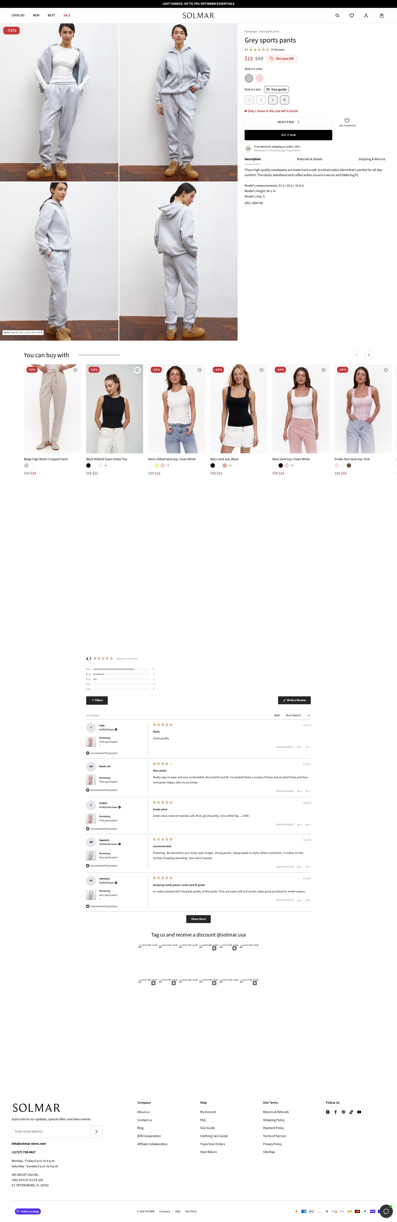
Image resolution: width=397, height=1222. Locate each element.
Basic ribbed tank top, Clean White (172, 459)
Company (164, 1211)
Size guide (279, 89)
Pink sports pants (108, 744)
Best (51, 15)
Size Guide (207, 1128)
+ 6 (229, 465)
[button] (337, 15)
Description (253, 159)
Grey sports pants (108, 857)
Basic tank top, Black (224, 459)
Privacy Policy (272, 1144)
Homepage (251, 31)
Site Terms (191, 1211)
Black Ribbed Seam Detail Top (106, 459)
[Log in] (366, 15)
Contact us (144, 1120)
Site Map (269, 1152)
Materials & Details (310, 159)
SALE (67, 15)
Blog (140, 1128)
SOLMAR (149, 1211)
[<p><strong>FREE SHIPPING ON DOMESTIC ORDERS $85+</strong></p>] (198, 4)
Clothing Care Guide (214, 1136)
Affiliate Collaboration (152, 1144)
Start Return (208, 1152)
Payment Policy (273, 1128)
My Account (208, 1112)
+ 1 (167, 465)
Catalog (18, 15)
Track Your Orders (212, 1144)
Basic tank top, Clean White (291, 459)
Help (177, 1211)
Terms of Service (274, 1136)
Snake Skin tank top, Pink (352, 459)
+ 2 (105, 465)
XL (284, 100)
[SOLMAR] (198, 15)
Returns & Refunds (276, 1112)
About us (143, 1112)
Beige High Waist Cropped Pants (46, 459)
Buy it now (288, 135)
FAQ (203, 1120)
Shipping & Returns (372, 159)
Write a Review (298, 701)
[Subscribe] (96, 1131)
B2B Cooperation (149, 1136)
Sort (277, 715)
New (36, 15)
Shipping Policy (274, 1120)
